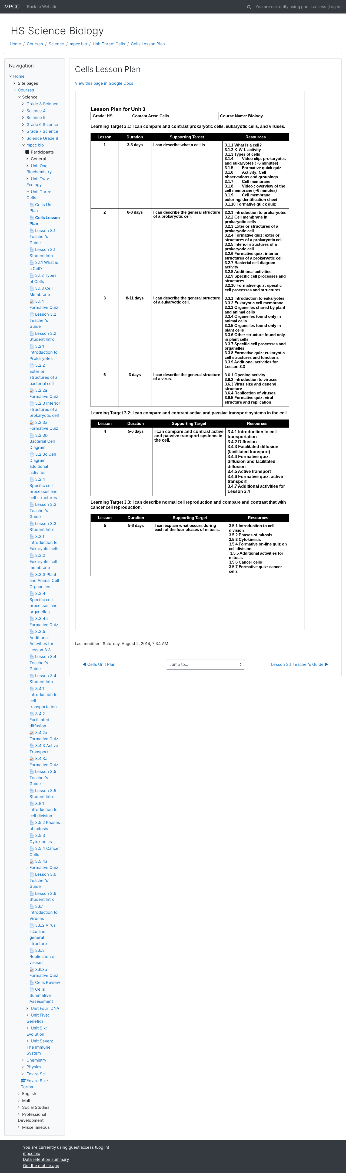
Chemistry (36, 1060)
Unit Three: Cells (109, 43)
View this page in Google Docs (104, 83)
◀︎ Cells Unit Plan (98, 664)
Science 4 (36, 110)
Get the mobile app (41, 1165)
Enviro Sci (36, 1073)
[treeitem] (34, 76)
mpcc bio (78, 43)
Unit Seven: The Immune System (39, 1047)
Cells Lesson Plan (148, 43)
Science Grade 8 (42, 138)
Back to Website (42, 6)
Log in (334, 6)
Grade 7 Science (42, 131)
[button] (249, 6)
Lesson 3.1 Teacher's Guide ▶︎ (299, 664)
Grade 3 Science (42, 103)
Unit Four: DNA (45, 1008)
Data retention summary (46, 1159)
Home (15, 43)
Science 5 (35, 117)
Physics (33, 1066)
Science (56, 43)
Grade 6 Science (42, 124)
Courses (35, 43)
